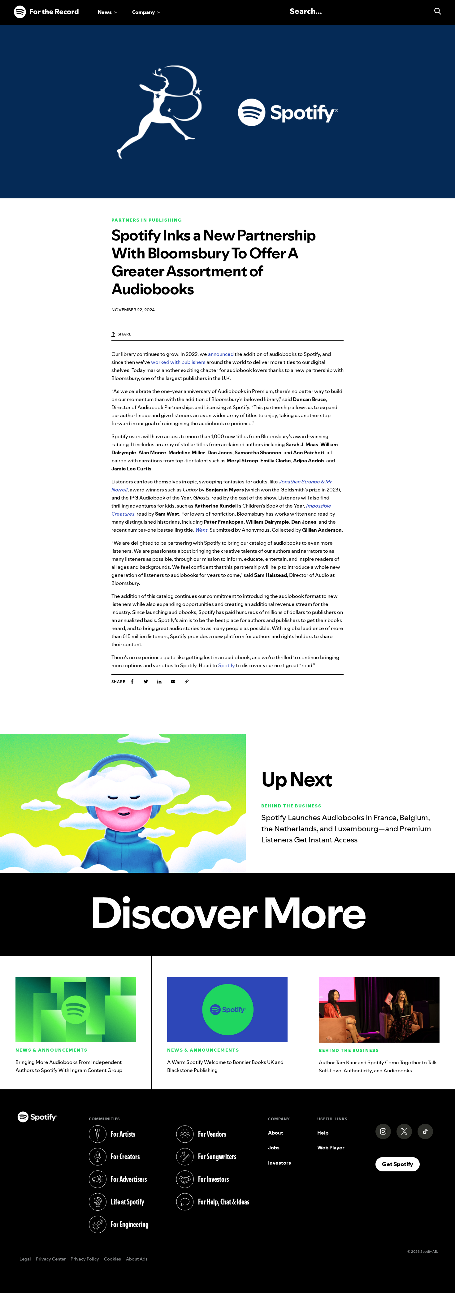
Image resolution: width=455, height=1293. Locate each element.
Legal (25, 1259)
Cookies (112, 1259)
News (105, 12)
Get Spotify (401, 1164)
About (275, 1132)
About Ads (137, 1259)
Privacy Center (51, 1259)
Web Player (330, 1147)
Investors (279, 1162)
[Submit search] (435, 11)
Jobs (274, 1147)
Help (322, 1132)
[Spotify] (46, 12)
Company (143, 12)
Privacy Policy (85, 1259)
